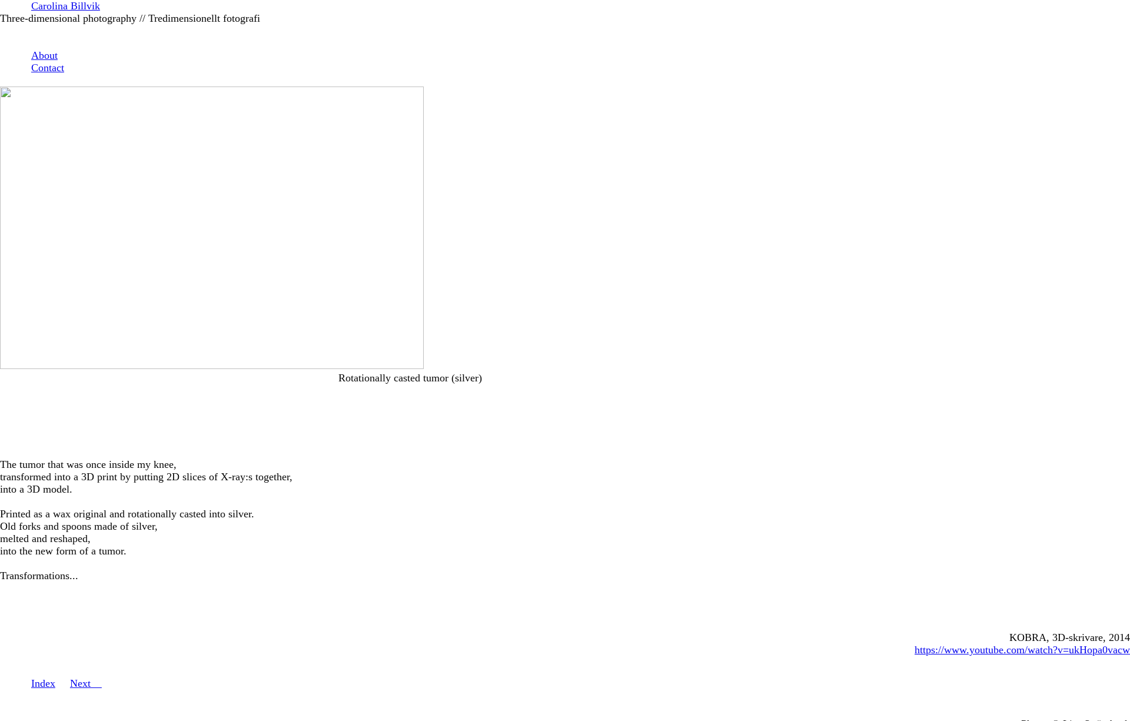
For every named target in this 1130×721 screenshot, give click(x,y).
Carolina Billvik (65, 6)
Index (43, 683)
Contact (47, 68)
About (44, 55)
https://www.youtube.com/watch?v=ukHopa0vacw (1022, 650)
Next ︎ (86, 683)
